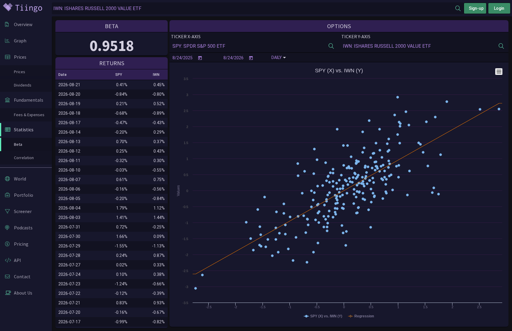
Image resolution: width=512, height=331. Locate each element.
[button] (65, 74)
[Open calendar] (200, 57)
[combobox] (253, 8)
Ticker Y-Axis (355, 36)
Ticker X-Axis (186, 36)
